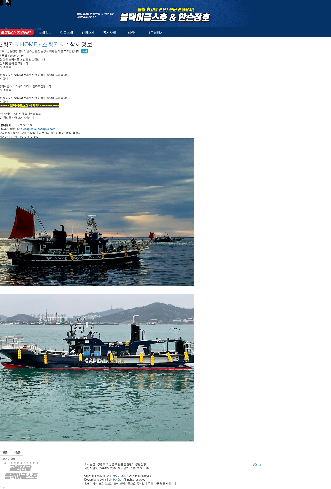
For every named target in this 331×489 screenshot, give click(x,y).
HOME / (31, 44)
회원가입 (25, 29)
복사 (84, 51)
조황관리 (53, 44)
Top (2, 487)
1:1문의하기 (154, 32)
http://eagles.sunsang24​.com (36, 129)
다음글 (17, 452)
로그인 (14, 29)
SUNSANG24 (115, 479)
